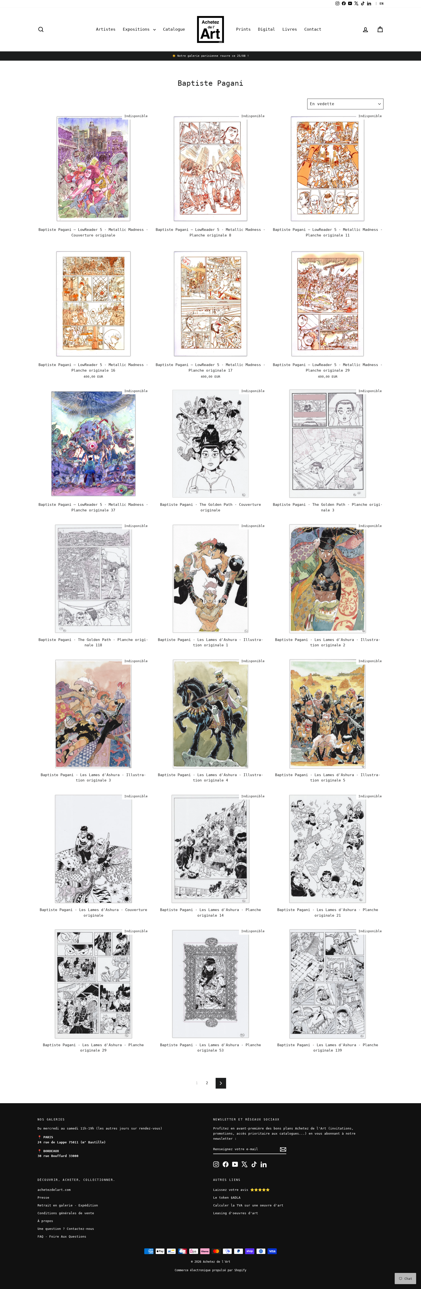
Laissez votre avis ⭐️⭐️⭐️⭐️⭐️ (241, 1190)
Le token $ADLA (226, 1197)
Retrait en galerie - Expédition (68, 1205)
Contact (312, 29)
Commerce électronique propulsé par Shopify (210, 1270)
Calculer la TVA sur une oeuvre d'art (248, 1205)
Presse (43, 1197)
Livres (289, 29)
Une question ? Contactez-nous (66, 1229)
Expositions (137, 29)
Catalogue (174, 29)
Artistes (105, 29)
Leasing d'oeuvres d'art (235, 1213)
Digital (266, 29)
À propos (45, 1221)
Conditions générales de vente (66, 1213)
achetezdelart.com (54, 1190)
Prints (243, 29)
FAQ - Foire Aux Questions (62, 1236)
